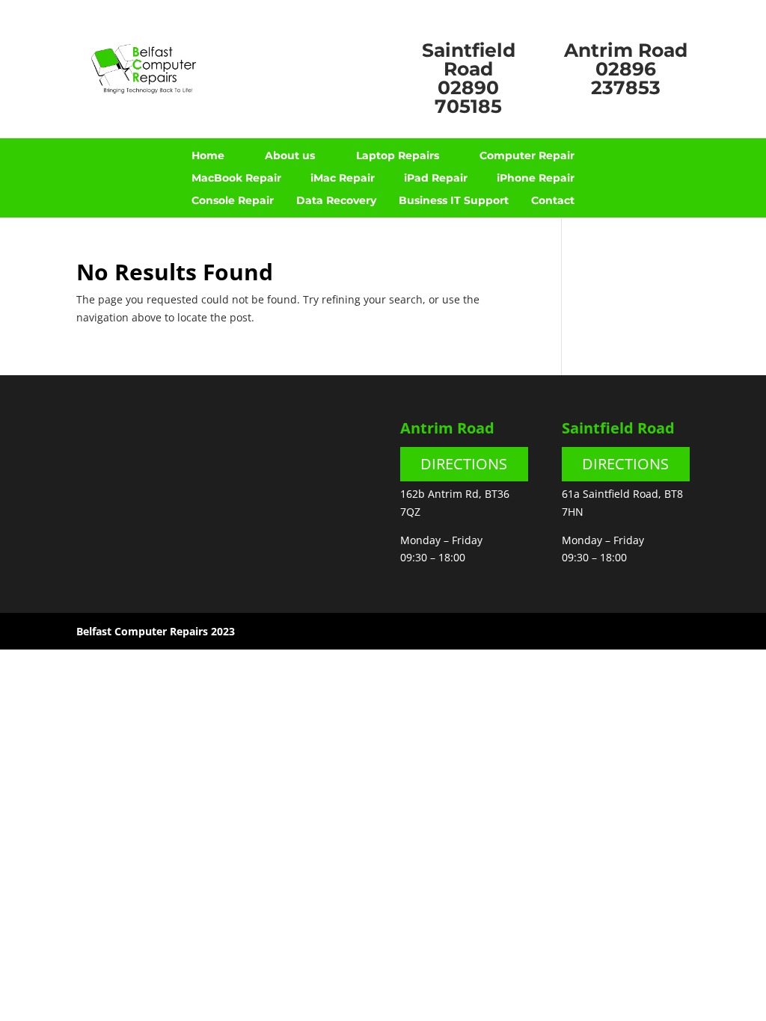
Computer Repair (526, 156)
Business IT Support (454, 201)
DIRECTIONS (463, 464)
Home (208, 156)
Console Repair (233, 201)
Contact (552, 201)
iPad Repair (436, 179)
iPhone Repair (535, 179)
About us (290, 156)
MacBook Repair (236, 179)
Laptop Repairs (397, 156)
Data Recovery (336, 201)
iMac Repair (342, 179)
